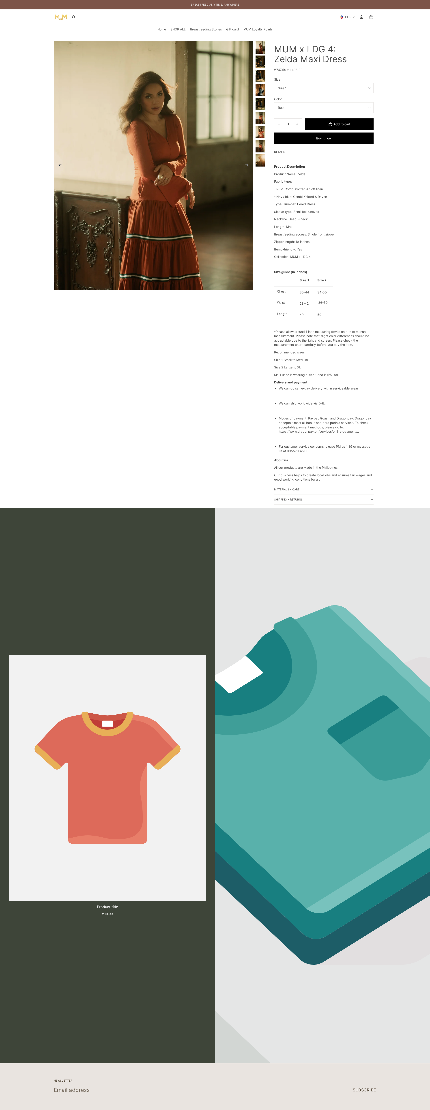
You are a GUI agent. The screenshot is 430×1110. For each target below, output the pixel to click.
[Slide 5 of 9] (260, 104)
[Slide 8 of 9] (260, 146)
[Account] (361, 17)
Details (279, 152)
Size (277, 79)
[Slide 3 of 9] (260, 76)
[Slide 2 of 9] (260, 62)
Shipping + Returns (288, 499)
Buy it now (323, 138)
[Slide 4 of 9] (260, 90)
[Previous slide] (59, 165)
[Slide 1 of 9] (260, 47)
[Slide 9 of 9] (260, 160)
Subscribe (364, 1090)
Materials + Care (286, 489)
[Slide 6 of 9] (260, 118)
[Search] (74, 17)
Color (278, 99)
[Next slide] (248, 165)
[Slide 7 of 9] (260, 132)
